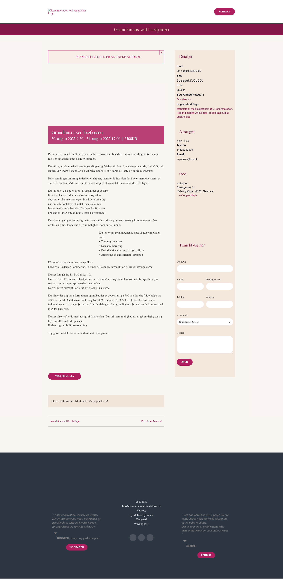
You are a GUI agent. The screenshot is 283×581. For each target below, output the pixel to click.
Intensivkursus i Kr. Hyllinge (64, 421)
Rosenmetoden (223, 109)
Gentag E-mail (213, 279)
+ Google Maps (188, 195)
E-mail (180, 279)
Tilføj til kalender (64, 376)
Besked (180, 332)
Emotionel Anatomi (151, 421)
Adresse (210, 297)
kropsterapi (183, 109)
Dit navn (181, 261)
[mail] (141, 537)
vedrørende (182, 315)
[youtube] (133, 537)
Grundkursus (184, 99)
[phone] (150, 537)
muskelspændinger (202, 109)
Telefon (180, 297)
